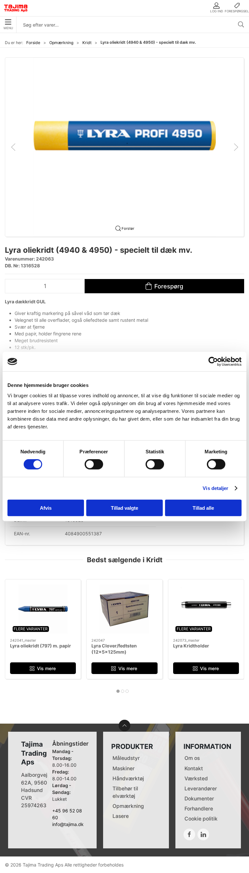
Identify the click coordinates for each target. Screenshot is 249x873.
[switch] (94, 464)
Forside (33, 42)
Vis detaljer (215, 488)
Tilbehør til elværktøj (125, 792)
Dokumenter (199, 799)
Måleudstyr (126, 758)
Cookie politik (201, 819)
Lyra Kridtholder (191, 645)
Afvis (46, 507)
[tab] (118, 691)
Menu (8, 28)
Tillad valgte (124, 507)
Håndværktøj (128, 778)
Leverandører (200, 789)
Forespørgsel (237, 11)
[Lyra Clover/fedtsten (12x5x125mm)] (124, 609)
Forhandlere (198, 809)
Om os (192, 758)
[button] (124, 146)
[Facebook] (189, 834)
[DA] (16, 8)
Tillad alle (203, 507)
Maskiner (124, 768)
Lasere (121, 816)
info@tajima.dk (68, 824)
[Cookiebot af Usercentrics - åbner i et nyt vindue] (213, 362)
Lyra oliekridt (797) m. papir (40, 645)
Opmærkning (61, 42)
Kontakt (193, 768)
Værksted (196, 778)
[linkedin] (203, 834)
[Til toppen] (124, 725)
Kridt (86, 42)
